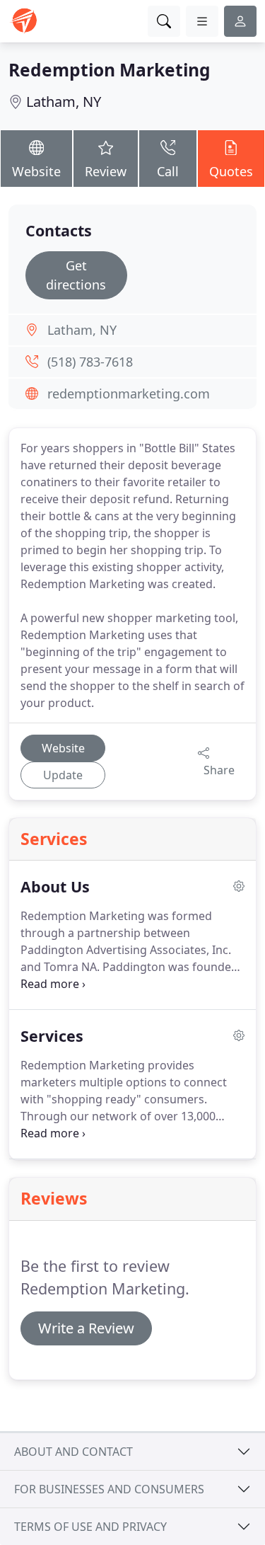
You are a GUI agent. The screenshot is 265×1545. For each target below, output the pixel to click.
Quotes (231, 171)
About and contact (73, 1451)
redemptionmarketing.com (128, 393)
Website (36, 171)
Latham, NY (63, 101)
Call (168, 171)
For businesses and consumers (109, 1489)
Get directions (76, 275)
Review (105, 171)
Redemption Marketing (109, 69)
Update (63, 775)
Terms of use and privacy (90, 1526)
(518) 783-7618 (90, 361)
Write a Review (86, 1328)
